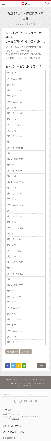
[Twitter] (31, 401)
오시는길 (8, 379)
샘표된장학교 (13, 351)
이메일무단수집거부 (38, 383)
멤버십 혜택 (27, 379)
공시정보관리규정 (25, 386)
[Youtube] (36, 401)
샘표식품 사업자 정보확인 (12, 425)
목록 (41, 365)
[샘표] (25, 4)
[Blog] (15, 401)
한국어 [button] (29, 394)
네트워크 (15, 379)
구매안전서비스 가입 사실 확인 (13, 432)
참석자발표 (26, 351)
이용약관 (42, 379)
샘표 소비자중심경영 (25, 383)
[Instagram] (20, 401)
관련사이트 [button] (7, 394)
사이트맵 (35, 379)
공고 (21, 379)
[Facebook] (25, 401)
